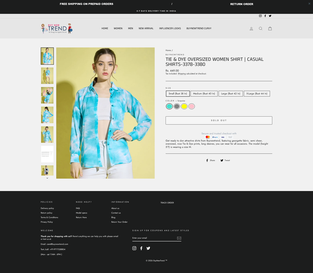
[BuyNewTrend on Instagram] (134, 248)
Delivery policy (47, 208)
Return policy (46, 212)
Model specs (81, 212)
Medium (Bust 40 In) (204, 93)
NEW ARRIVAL (146, 28)
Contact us (116, 212)
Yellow (184, 106)
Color (175, 101)
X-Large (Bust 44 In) (256, 93)
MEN (130, 28)
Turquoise (169, 106)
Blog (113, 217)
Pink (192, 106)
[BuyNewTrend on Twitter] (148, 248)
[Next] (47, 177)
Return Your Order (119, 221)
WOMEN (118, 28)
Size (168, 88)
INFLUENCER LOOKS (170, 28)
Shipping (182, 73)
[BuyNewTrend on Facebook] (141, 248)
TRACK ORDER (167, 202)
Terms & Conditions (49, 217)
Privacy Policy (47, 221)
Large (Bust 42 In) (230, 93)
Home (105, 28)
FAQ (78, 208)
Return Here (81, 217)
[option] (156, 11)
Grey (177, 106)
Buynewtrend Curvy (198, 28)
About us (115, 208)
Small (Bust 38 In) (178, 93)
